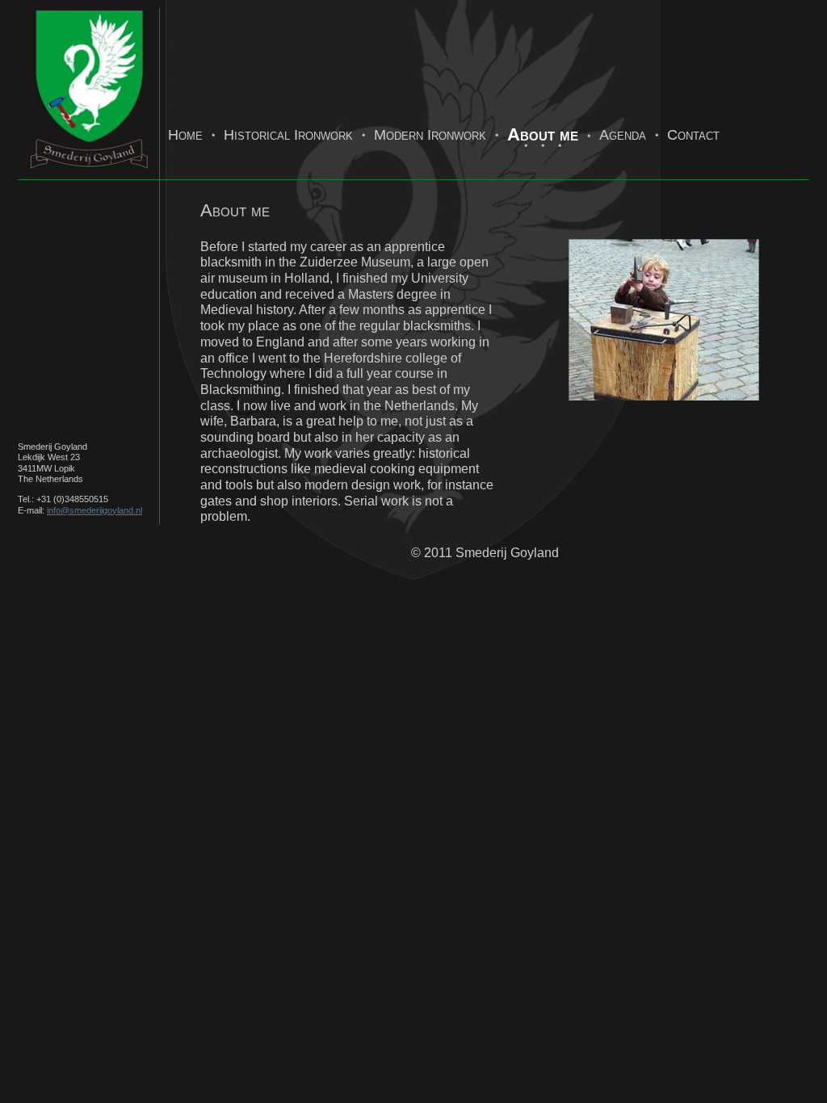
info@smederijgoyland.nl (94, 510)
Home (185, 135)
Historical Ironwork (288, 135)
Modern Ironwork (430, 135)
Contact (693, 135)
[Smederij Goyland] (88, 171)
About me (542, 134)
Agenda (622, 135)
